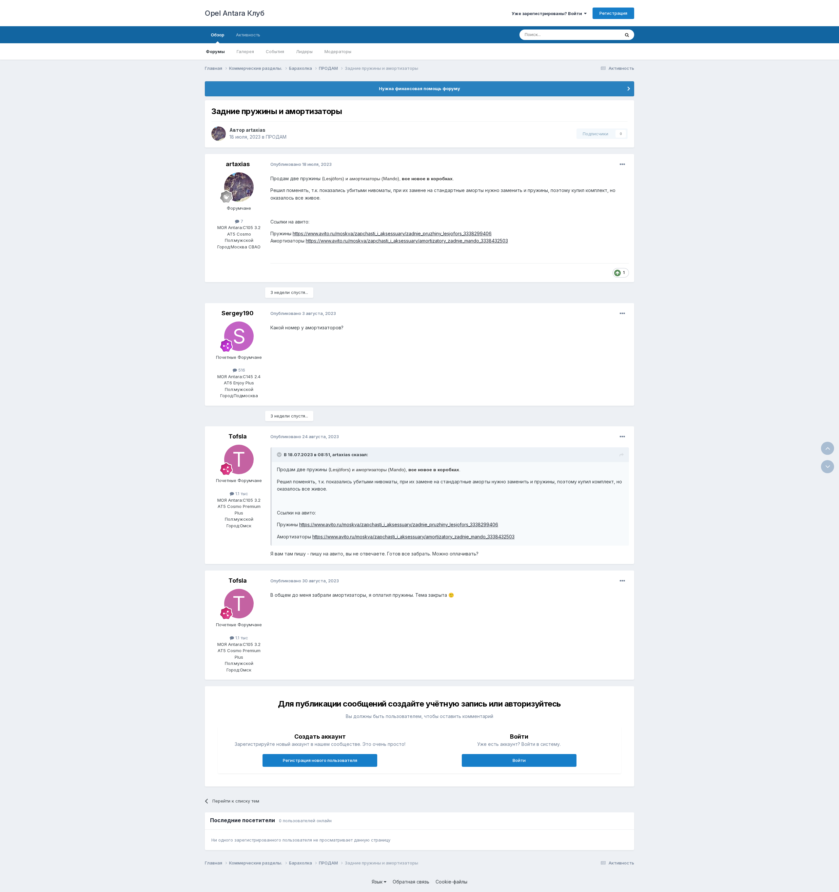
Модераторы (337, 51)
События (275, 51)
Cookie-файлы (451, 881)
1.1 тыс (241, 493)
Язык (378, 881)
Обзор (217, 34)
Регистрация (613, 13)
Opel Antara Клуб (234, 13)
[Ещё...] (622, 164)
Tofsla (237, 436)
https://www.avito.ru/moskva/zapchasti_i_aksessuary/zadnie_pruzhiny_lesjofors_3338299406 (392, 233)
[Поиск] (627, 34)
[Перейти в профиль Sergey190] (239, 336)
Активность (248, 34)
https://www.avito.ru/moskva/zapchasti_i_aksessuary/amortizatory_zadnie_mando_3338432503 (407, 240)
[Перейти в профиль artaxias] (218, 133)
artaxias (255, 130)
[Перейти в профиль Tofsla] (239, 459)
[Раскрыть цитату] (280, 454)
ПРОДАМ (276, 137)
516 (241, 370)
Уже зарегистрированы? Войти (548, 13)
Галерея (245, 51)
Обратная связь (411, 881)
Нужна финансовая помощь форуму (419, 88)
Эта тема (602, 34)
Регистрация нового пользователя (320, 760)
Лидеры (304, 51)
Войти (519, 760)
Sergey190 (238, 313)
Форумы (215, 51)
